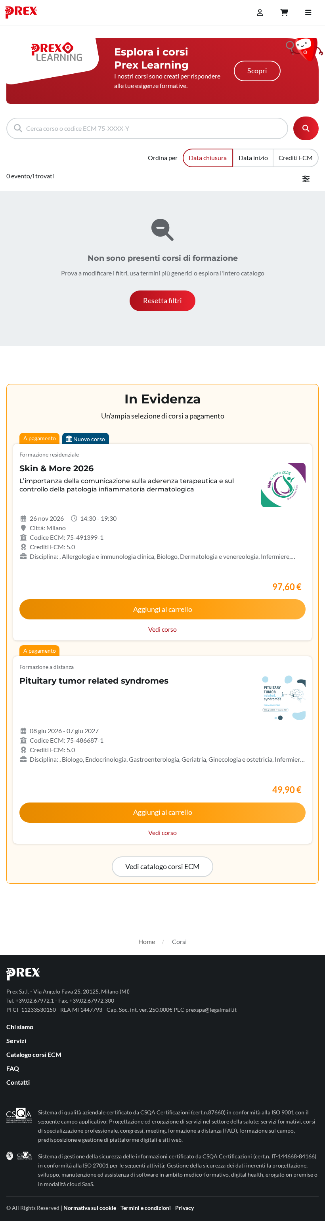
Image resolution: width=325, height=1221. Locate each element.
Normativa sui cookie (89, 1207)
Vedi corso (162, 629)
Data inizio (253, 157)
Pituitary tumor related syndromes (93, 681)
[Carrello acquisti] (284, 13)
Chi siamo (19, 1026)
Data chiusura (208, 157)
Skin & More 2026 (56, 468)
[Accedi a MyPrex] (259, 13)
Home (146, 941)
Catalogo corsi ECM (33, 1054)
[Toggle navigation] (308, 13)
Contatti (18, 1082)
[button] (162, 300)
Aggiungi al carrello (162, 609)
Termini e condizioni (145, 1207)
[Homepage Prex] (25, 12)
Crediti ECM (296, 157)
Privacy (184, 1207)
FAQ (12, 1068)
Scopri (257, 71)
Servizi (16, 1040)
